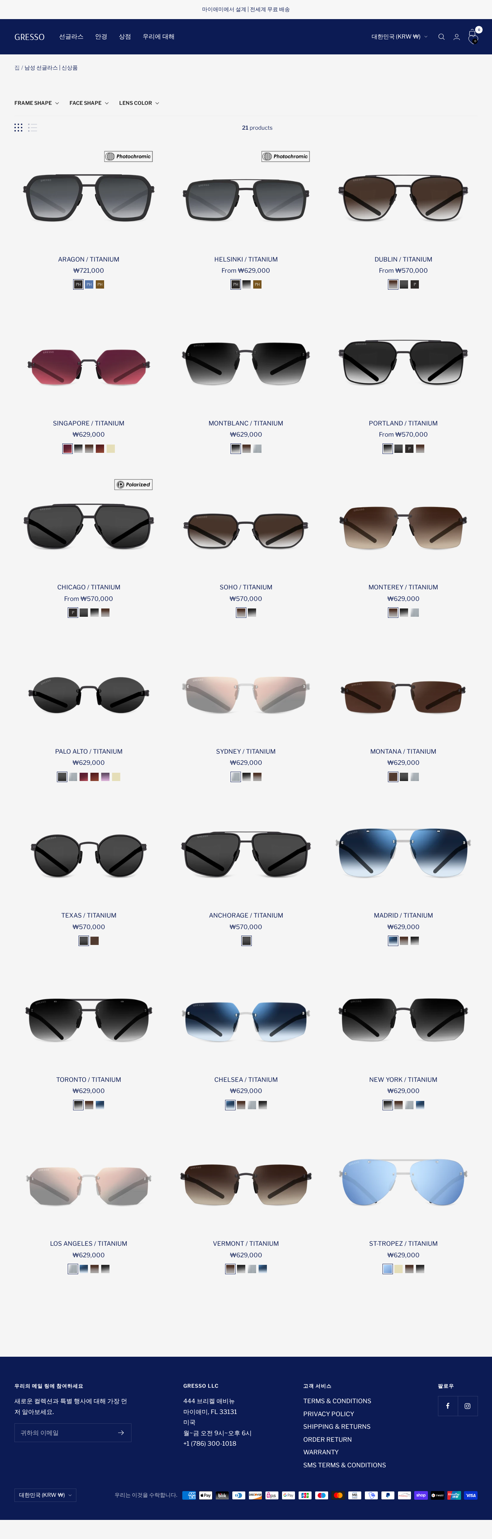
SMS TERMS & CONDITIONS (344, 1465)
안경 (101, 36)
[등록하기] (121, 1432)
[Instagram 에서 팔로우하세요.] (468, 1406)
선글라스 (71, 36)
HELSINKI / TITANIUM (246, 259)
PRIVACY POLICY (328, 1414)
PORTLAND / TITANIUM (403, 423)
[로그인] (456, 37)
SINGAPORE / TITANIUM (88, 423)
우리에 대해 (159, 36)
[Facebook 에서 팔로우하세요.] (448, 1406)
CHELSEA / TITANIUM (246, 1079)
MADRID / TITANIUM (403, 915)
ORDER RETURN (327, 1439)
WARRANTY (321, 1452)
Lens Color (135, 103)
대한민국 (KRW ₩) (396, 36)
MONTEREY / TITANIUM (403, 587)
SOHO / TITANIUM (246, 587)
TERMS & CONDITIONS (337, 1401)
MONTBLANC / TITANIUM (246, 423)
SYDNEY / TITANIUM (246, 751)
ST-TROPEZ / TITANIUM (403, 1243)
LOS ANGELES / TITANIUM (88, 1243)
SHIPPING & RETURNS (337, 1426)
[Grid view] (18, 128)
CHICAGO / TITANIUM (88, 587)
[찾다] (441, 37)
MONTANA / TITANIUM (403, 751)
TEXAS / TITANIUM (88, 915)
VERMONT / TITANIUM (246, 1243)
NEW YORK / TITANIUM (403, 1079)
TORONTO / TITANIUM (88, 1079)
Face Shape (86, 103)
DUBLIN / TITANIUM (403, 259)
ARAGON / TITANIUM (88, 259)
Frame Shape (33, 103)
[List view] (32, 128)
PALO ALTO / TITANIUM (88, 751)
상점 (125, 36)
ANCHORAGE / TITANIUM (246, 915)
